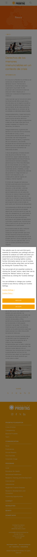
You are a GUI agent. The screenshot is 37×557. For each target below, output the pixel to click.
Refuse (18, 300)
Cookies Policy (7, 293)
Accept (19, 306)
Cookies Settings (7, 290)
